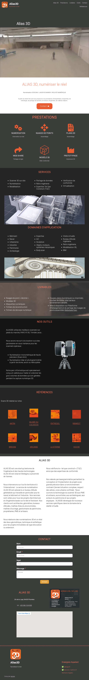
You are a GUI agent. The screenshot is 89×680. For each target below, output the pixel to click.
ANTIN (12, 423)
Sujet (19, 560)
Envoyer (44, 582)
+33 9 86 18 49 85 (26, 605)
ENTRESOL (55, 423)
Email (19, 552)
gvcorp (13, 676)
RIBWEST (76, 423)
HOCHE (76, 447)
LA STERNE (55, 447)
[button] (44, 106)
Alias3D (14, 3)
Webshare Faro (71, 310)
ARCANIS (34, 447)
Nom (19, 544)
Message (20, 568)
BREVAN (12, 447)
